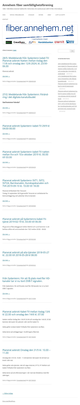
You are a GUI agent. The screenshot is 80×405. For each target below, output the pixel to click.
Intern (41, 15)
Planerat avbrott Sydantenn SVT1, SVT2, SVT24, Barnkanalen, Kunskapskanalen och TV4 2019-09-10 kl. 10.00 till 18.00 (25, 183)
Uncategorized (21, 81)
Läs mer (6, 76)
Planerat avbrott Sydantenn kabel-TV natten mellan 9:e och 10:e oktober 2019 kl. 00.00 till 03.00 (25, 154)
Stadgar (31, 15)
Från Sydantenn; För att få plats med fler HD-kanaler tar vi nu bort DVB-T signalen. (26, 279)
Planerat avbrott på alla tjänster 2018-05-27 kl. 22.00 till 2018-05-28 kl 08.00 (25, 254)
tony (14, 50)
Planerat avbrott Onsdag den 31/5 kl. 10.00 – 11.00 (26, 351)
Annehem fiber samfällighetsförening (27, 5)
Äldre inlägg (7, 393)
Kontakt (5, 19)
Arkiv (49, 15)
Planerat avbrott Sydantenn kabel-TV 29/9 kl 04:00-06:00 (26, 127)
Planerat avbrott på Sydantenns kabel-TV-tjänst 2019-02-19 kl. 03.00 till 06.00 (24, 220)
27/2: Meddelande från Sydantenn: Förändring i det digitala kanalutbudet (25, 96)
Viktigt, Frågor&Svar (17, 15)
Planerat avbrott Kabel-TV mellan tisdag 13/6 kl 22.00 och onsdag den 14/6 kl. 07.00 (26, 313)
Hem (3, 15)
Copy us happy (60, 15)
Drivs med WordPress (8, 401)
